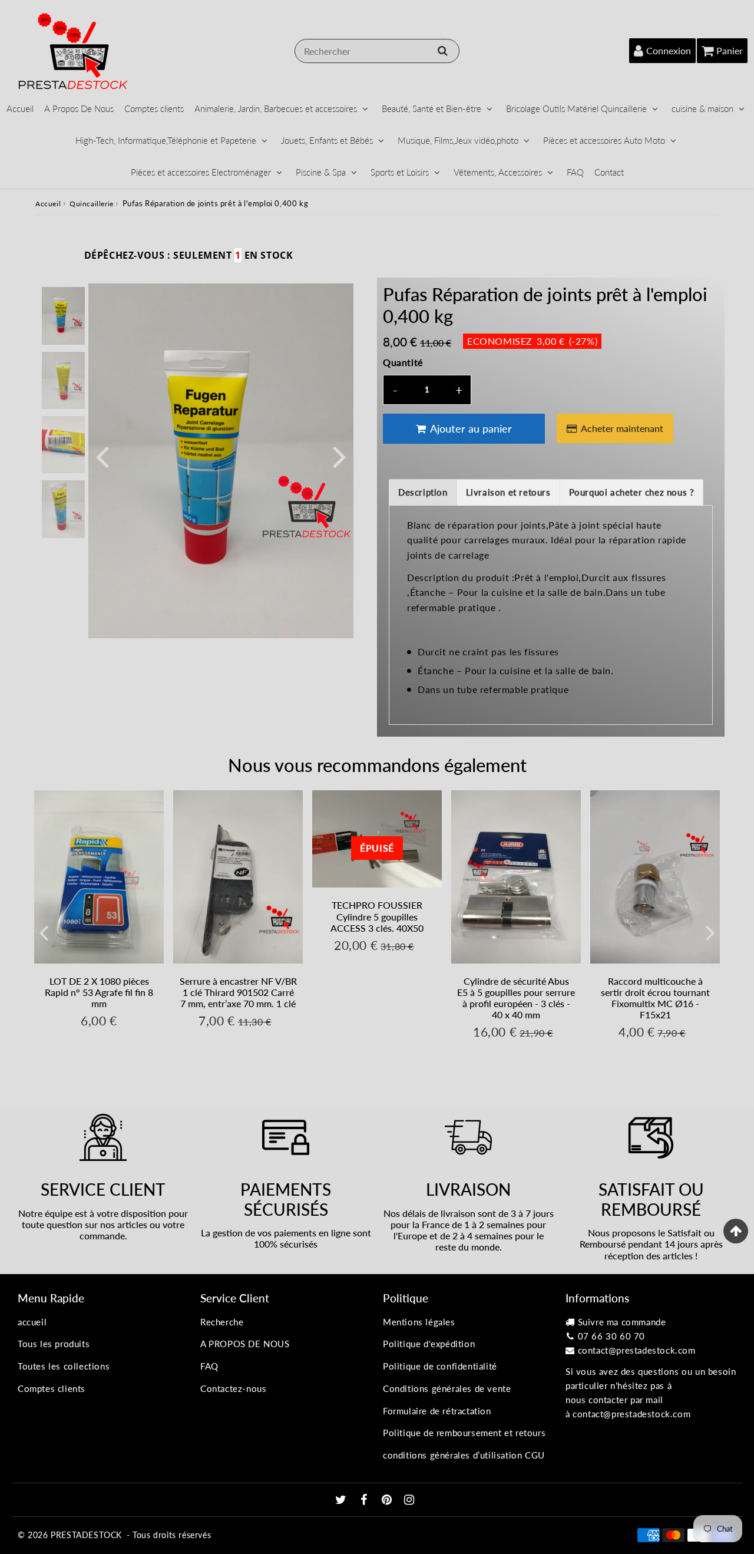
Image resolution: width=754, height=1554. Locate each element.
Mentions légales (419, 1322)
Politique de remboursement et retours (464, 1432)
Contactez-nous (233, 1388)
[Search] (442, 51)
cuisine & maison (702, 108)
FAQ (575, 172)
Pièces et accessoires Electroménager (201, 172)
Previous (102, 456)
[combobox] (377, 51)
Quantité (403, 362)
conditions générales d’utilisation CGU (464, 1455)
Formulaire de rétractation (437, 1410)
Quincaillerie (92, 203)
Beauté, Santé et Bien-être (431, 108)
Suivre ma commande (622, 1322)
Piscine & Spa (321, 172)
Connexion (668, 50)
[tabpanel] (63, 315)
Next (339, 456)
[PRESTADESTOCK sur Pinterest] (388, 1500)
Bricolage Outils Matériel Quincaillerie (576, 108)
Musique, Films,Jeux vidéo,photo (458, 140)
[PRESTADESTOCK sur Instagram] (409, 1500)
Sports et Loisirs (400, 172)
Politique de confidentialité (440, 1366)
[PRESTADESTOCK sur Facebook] (365, 1500)
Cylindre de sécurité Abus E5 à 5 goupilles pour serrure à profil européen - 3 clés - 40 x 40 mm (516, 998)
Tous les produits (54, 1343)
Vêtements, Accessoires (498, 172)
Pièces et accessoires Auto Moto (604, 140)
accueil (32, 1322)
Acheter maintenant (622, 428)
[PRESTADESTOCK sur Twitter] (342, 1500)
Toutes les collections (64, 1366)
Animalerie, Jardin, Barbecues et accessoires (275, 108)
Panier (729, 50)
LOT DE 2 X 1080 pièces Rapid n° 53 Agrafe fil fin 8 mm (99, 992)
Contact (609, 172)
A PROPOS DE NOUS (245, 1343)
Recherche (221, 1322)
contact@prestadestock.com (637, 1350)
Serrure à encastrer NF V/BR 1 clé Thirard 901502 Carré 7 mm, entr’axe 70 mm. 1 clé (238, 992)
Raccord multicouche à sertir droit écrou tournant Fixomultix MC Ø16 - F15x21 (655, 998)
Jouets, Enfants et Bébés (327, 140)
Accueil (20, 108)
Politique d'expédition (429, 1343)
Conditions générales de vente (447, 1388)
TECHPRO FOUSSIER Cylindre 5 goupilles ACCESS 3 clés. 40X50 (377, 916)
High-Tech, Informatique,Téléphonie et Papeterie (165, 140)
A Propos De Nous (79, 108)
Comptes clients (154, 108)
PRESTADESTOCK (86, 1535)
